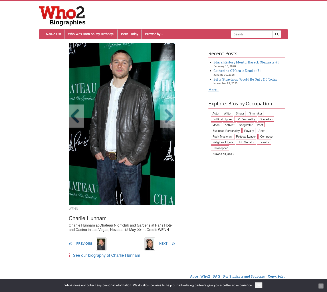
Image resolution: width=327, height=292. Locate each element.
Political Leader (246, 136)
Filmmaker (255, 113)
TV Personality (245, 119)
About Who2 (200, 276)
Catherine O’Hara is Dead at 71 (237, 71)
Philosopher (220, 148)
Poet (260, 125)
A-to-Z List (53, 34)
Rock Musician (222, 136)
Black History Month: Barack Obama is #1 (246, 62)
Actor (215, 113)
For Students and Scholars (244, 276)
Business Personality (226, 130)
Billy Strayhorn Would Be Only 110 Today (245, 79)
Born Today (129, 34)
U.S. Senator (246, 142)
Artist (261, 130)
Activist (229, 125)
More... (213, 90)
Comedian (266, 119)
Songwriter (245, 125)
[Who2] (62, 12)
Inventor (264, 142)
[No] (321, 286)
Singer (240, 113)
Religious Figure (222, 142)
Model (216, 125)
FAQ (216, 276)
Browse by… (154, 34)
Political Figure (222, 119)
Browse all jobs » (223, 154)
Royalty (249, 130)
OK (259, 285)
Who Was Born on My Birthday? (91, 34)
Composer (266, 136)
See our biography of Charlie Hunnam (106, 255)
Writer (227, 113)
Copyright (276, 276)
